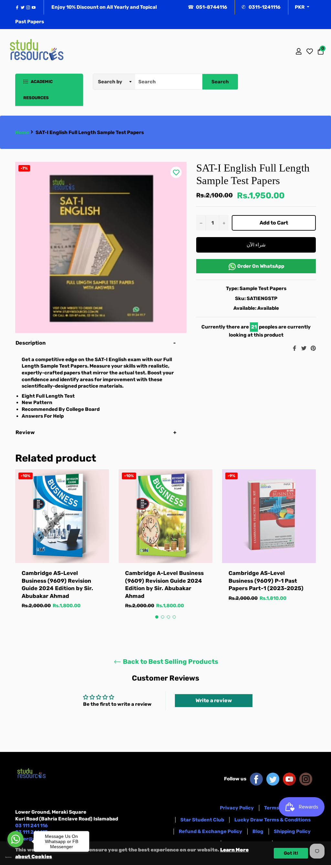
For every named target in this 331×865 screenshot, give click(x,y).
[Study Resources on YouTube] (289, 779)
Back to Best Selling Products (170, 661)
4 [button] (174, 617)
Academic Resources (38, 89)
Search (220, 82)
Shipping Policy (292, 831)
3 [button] (168, 617)
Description (31, 343)
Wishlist (309, 51)
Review (26, 432)
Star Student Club (202, 820)
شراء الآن (256, 245)
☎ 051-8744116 (207, 7)
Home (22, 132)
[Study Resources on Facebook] (256, 779)
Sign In (298, 51)
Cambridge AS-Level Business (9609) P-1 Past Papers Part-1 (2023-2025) (266, 580)
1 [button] (156, 617)
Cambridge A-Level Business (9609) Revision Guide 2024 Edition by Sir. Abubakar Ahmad (164, 584)
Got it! (291, 853)
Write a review (214, 700)
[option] (62, 545)
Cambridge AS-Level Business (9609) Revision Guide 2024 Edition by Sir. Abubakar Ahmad (57, 584)
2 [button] (162, 617)
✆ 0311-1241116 (261, 7)
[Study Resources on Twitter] (272, 779)
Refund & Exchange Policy (210, 831)
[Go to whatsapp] (15, 839)
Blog (257, 831)
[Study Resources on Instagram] (305, 779)
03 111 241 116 (31, 826)
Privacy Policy (237, 808)
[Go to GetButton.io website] (15, 857)
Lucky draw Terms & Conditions (272, 820)
